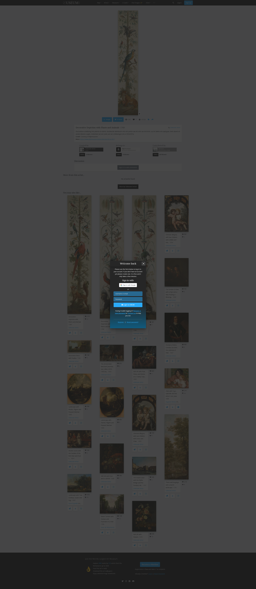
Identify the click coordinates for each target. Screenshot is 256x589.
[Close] (143, 263)
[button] (128, 285)
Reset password (132, 322)
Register (121, 322)
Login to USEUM (128, 305)
